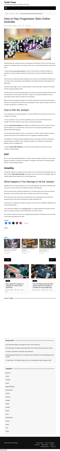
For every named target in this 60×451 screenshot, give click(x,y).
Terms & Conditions (49, 442)
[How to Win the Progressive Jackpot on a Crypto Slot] (12, 243)
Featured (8, 397)
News (7, 414)
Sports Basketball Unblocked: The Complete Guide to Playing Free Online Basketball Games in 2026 (30, 356)
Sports (7, 424)
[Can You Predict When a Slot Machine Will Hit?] (47, 243)
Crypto (7, 383)
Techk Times (10, 2)
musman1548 (8, 25)
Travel (7, 431)
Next (51, 259)
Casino (28, 25)
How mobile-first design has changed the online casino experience (15, 285)
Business (8, 372)
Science (8, 421)
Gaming (8, 400)
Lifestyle (8, 407)
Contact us (53, 446)
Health (7, 403)
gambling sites (27, 208)
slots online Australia (19, 71)
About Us (52, 444)
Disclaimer (37, 444)
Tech (7, 427)
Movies (7, 410)
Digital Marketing (10, 386)
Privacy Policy (39, 442)
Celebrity (8, 379)
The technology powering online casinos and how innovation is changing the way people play (43, 285)
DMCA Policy (45, 444)
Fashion (8, 393)
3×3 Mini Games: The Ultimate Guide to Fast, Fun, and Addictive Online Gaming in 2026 (28, 360)
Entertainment (9, 390)
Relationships (9, 417)
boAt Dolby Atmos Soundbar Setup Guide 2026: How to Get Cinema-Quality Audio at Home (29, 348)
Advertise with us (45, 446)
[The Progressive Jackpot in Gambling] (30, 243)
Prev (8, 259)
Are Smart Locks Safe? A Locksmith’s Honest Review (19, 351)
